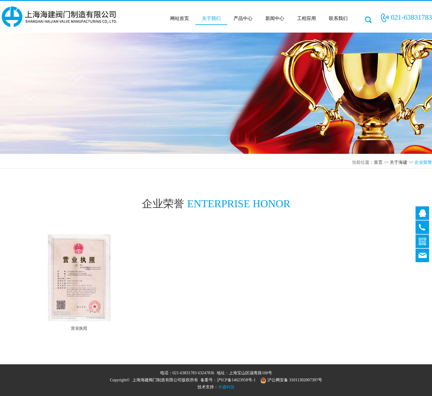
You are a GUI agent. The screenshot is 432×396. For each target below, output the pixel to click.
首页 (378, 162)
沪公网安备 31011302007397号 (294, 380)
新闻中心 (274, 18)
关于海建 (398, 162)
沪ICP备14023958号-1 (236, 380)
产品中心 (243, 18)
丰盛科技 (226, 387)
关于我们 (211, 18)
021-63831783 (411, 17)
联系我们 (338, 18)
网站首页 (179, 18)
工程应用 (306, 18)
